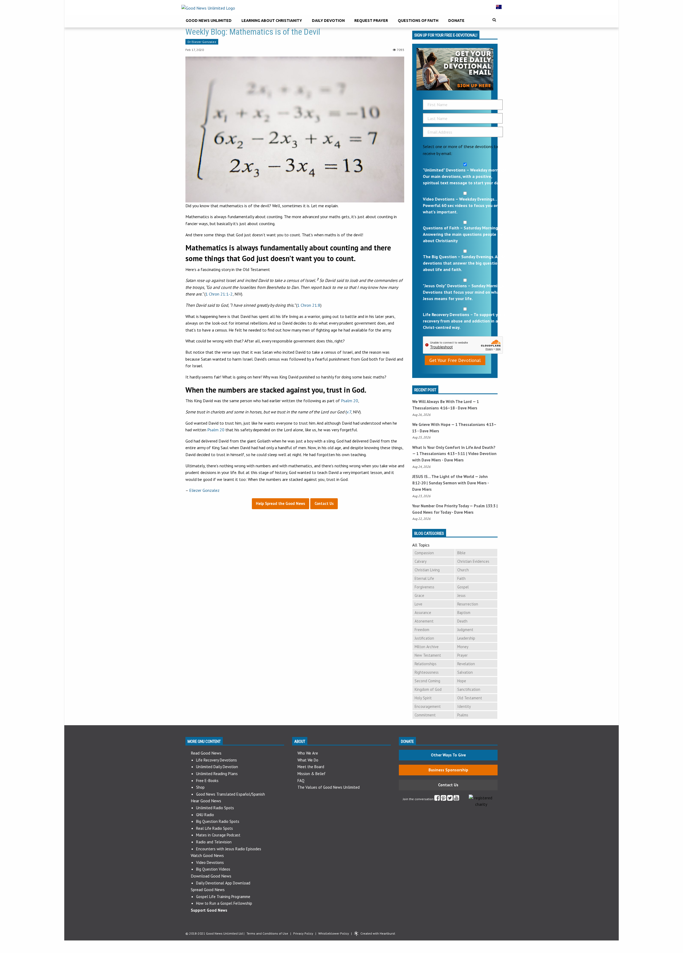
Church (463, 569)
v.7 (349, 411)
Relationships (425, 663)
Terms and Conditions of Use (267, 933)
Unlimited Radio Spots (215, 807)
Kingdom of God (428, 689)
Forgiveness (424, 586)
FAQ (300, 780)
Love (418, 604)
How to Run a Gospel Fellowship (224, 903)
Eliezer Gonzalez (204, 490)
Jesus (461, 595)
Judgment (465, 629)
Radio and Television (214, 841)
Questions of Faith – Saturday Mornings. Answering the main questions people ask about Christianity (463, 234)
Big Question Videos (213, 869)
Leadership (466, 638)
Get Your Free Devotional (455, 360)
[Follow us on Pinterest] (443, 799)
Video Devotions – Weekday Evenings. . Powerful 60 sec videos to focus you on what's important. (460, 205)
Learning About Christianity (271, 20)
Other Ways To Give (448, 754)
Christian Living (427, 569)
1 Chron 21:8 (308, 305)
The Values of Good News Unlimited (328, 787)
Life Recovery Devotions (216, 760)
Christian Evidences (473, 561)
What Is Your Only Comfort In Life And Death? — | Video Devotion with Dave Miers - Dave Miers (454, 454)
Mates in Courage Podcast (218, 835)
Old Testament (469, 697)
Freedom (422, 629)
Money (462, 646)
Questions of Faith (418, 20)
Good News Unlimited (209, 20)
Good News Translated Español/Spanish (230, 794)
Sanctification (468, 689)
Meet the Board (310, 766)
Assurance (423, 612)
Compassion (424, 552)
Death (462, 621)
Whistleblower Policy (333, 933)
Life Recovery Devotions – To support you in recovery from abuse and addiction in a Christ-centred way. (465, 321)
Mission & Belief (311, 773)
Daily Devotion (328, 20)
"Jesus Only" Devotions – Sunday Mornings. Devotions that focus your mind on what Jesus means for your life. (464, 292)
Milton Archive (427, 646)
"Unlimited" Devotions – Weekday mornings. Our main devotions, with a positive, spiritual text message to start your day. (465, 176)
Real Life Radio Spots (214, 828)
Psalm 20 (349, 400)
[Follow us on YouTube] (456, 799)
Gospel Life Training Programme (223, 896)
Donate (456, 20)
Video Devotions (210, 862)
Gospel (463, 586)
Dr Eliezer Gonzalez (202, 42)
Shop (200, 787)
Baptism (463, 612)
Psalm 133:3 (484, 505)
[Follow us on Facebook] (437, 799)
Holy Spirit (423, 697)
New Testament (428, 655)
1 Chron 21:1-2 (219, 294)
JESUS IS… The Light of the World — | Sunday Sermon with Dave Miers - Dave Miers (450, 483)
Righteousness (427, 672)
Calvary (421, 561)
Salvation (465, 672)
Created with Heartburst (377, 933)
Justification (424, 638)
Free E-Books (207, 780)
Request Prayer (371, 20)
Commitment (425, 714)
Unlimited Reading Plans (217, 773)
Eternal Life (424, 578)
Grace (419, 595)
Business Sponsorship (448, 769)
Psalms (462, 714)
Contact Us (448, 784)
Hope (461, 680)
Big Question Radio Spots (217, 821)
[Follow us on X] (450, 799)
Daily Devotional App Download (223, 883)
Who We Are (307, 753)
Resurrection (467, 604)
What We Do (307, 760)
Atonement (424, 621)
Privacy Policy (303, 933)
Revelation (466, 663)
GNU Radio (205, 814)
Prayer (462, 655)
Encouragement (428, 706)
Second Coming (427, 680)
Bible (461, 552)
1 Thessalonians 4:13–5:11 (440, 453)
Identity (464, 706)
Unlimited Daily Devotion (217, 766)
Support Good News (209, 910)
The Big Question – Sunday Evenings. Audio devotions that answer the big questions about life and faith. (464, 263)
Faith (461, 578)
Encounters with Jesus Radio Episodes (228, 848)
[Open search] (494, 20)
